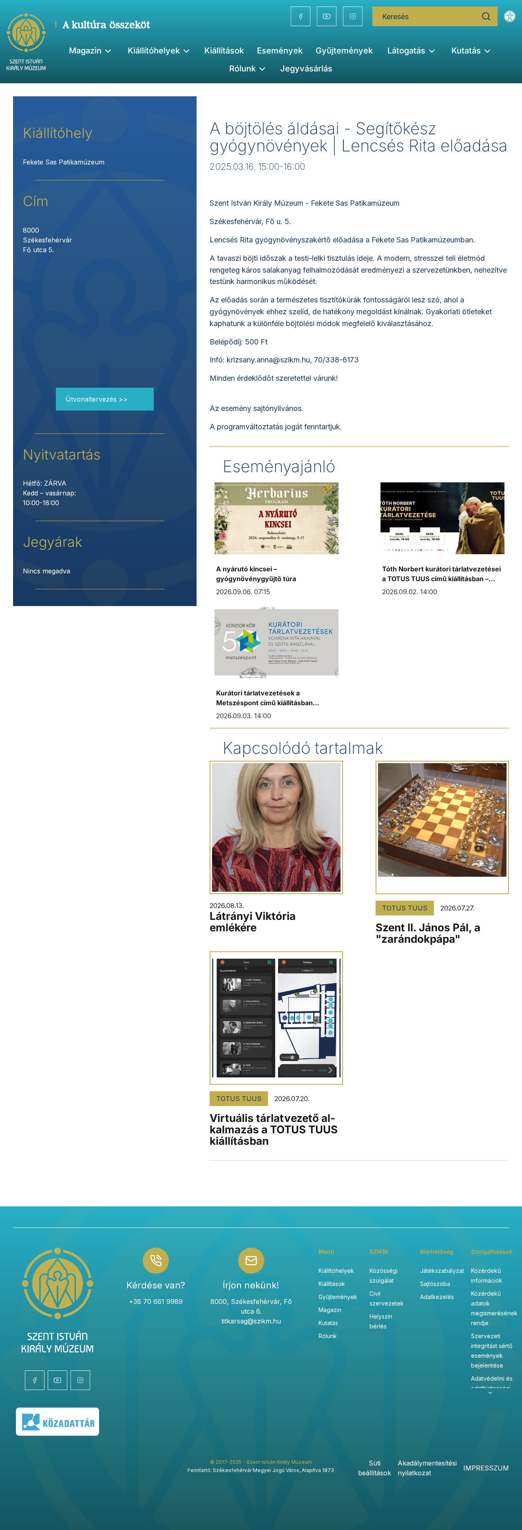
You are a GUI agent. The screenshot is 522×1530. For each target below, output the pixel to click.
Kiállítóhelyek (154, 51)
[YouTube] (326, 16)
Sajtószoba (435, 1283)
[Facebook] (300, 16)
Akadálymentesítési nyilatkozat (427, 1468)
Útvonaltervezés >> (97, 399)
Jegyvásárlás (306, 68)
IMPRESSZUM (486, 1468)
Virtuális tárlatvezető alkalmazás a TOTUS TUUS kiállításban (274, 1129)
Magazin (330, 1309)
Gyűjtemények (344, 51)
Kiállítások (224, 51)
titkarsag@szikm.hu (251, 1321)
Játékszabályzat (442, 1270)
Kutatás (328, 1322)
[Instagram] (353, 16)
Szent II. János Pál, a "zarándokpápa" (428, 933)
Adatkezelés (437, 1296)
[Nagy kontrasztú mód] (509, 16)
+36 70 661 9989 (156, 1301)
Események (280, 51)
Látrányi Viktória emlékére (253, 922)
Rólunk (328, 1335)
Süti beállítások (374, 1468)
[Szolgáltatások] (490, 1393)
